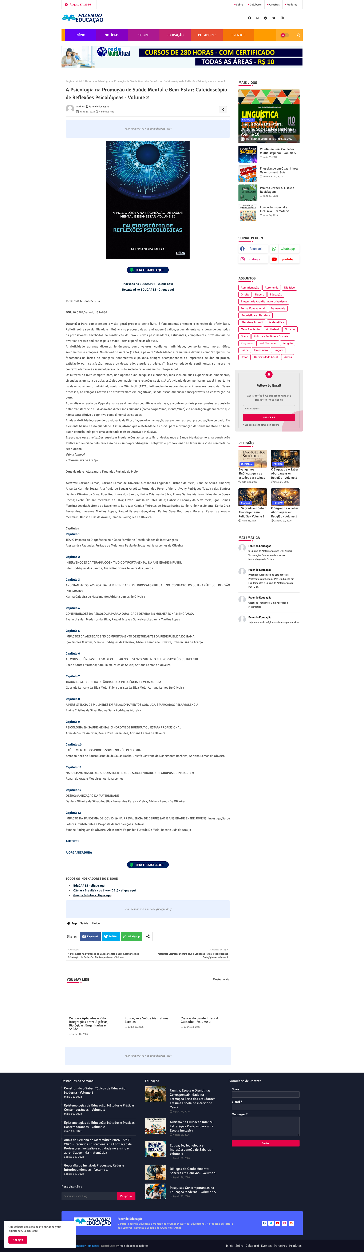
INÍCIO (80, 35)
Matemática (276, 322)
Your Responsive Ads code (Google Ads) (147, 128)
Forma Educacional (253, 308)
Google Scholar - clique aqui (92, 895)
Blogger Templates (87, 1246)
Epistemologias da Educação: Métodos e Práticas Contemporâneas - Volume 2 (99, 1125)
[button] (298, 35)
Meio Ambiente (250, 329)
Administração (250, 287)
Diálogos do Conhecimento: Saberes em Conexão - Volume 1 (193, 1171)
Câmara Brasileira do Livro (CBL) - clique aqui (104, 890)
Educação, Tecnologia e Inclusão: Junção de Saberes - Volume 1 (191, 1149)
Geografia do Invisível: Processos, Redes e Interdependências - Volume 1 (94, 1167)
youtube (287, 259)
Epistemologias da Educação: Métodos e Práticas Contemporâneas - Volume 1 (99, 1107)
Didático (289, 287)
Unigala (278, 350)
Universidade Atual (266, 357)
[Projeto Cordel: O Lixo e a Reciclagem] (247, 192)
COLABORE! (207, 35)
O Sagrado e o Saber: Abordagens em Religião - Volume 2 (252, 512)
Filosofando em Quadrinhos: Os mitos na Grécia (279, 170)
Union (88, 81)
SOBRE (143, 35)
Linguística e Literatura (255, 315)
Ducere (259, 294)
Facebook (92, 936)
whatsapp (288, 249)
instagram (256, 259)
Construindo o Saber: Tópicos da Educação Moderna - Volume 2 (94, 1090)
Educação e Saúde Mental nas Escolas (146, 1020)
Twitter (113, 936)
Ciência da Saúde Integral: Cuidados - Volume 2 (200, 1020)
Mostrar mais (221, 979)
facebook (256, 249)
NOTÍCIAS (112, 35)
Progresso (247, 343)
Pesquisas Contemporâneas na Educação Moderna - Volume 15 (193, 1190)
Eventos (266, 1246)
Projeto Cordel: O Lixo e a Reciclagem (277, 190)
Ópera (244, 336)
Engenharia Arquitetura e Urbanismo (264, 301)
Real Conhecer (268, 343)
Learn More (31, 1231)
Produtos (291, 4)
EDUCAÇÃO (175, 35)
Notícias (290, 329)
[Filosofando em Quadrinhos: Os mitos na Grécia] (247, 173)
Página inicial (74, 81)
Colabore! (255, 4)
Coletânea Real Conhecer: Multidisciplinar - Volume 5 (278, 151)
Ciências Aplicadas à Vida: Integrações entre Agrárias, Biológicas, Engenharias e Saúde (88, 1024)
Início (229, 1246)
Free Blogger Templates (133, 1246)
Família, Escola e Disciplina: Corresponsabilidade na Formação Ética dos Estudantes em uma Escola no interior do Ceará (192, 1098)
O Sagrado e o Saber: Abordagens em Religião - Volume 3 (285, 474)
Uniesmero (261, 350)
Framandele (277, 308)
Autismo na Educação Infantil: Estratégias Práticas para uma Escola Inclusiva (192, 1126)
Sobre (239, 4)
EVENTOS (238, 35)
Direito (245, 294)
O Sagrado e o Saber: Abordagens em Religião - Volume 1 (285, 512)
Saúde (84, 923)
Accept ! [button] (18, 1240)
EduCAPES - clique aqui (89, 885)
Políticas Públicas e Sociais (271, 336)
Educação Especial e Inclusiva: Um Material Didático (275, 211)
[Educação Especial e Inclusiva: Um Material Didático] (247, 212)
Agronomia (271, 287)
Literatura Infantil (252, 322)
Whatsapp (134, 936)
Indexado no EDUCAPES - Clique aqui (148, 284)
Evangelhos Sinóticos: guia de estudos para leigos (251, 474)
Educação (276, 294)
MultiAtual (272, 329)
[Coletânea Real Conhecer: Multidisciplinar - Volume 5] (247, 154)
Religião (287, 343)
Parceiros (274, 4)
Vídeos (288, 357)
